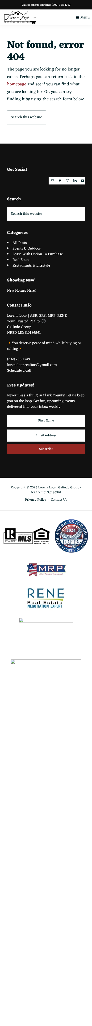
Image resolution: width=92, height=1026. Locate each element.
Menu (85, 17)
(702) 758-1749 (61, 5)
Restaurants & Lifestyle (31, 265)
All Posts (20, 243)
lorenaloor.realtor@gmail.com (32, 365)
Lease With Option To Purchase (38, 254)
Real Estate (21, 260)
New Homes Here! (21, 290)
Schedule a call (19, 370)
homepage (16, 84)
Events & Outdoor (27, 248)
